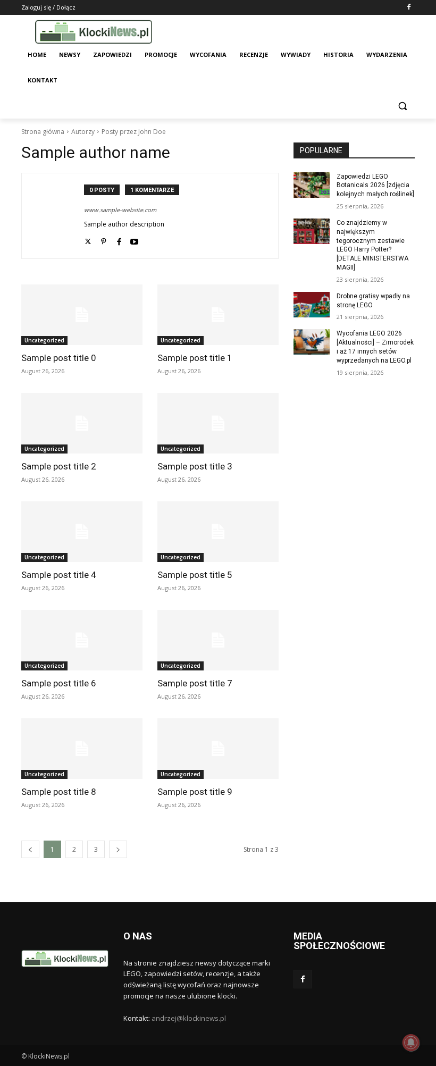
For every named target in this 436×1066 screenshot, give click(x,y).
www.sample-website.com (120, 210)
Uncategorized (44, 340)
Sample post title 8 (58, 791)
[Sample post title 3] (218, 423)
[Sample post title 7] (218, 640)
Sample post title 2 (58, 466)
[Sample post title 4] (81, 531)
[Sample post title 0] (81, 314)
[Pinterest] (103, 240)
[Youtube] (134, 240)
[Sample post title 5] (218, 531)
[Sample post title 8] (81, 748)
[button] (402, 106)
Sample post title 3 (194, 466)
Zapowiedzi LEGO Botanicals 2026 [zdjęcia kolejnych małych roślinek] (375, 185)
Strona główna (42, 131)
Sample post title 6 (58, 683)
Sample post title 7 (194, 683)
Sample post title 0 (58, 357)
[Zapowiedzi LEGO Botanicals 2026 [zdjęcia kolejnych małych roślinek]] (312, 185)
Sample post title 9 (194, 791)
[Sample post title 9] (218, 748)
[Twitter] (88, 240)
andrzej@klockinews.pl (189, 1018)
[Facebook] (409, 8)
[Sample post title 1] (218, 314)
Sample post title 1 (194, 357)
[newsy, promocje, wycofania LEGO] (93, 32)
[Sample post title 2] (81, 423)
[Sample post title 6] (81, 640)
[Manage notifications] (411, 1042)
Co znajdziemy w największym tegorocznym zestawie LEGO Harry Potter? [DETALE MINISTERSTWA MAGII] (372, 245)
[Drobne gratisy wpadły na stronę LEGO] (312, 304)
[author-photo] (58, 215)
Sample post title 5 (194, 574)
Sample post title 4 (58, 574)
